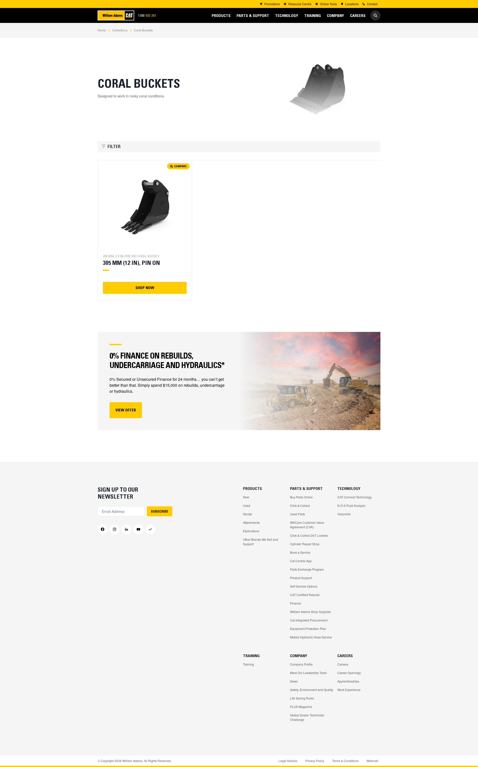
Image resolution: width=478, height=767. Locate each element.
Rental (247, 514)
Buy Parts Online (301, 497)
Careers (342, 664)
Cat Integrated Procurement (308, 620)
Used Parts (297, 514)
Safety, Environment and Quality (311, 690)
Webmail (372, 761)
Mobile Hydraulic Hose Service (311, 637)
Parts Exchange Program (307, 569)
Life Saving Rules (302, 698)
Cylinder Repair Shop (304, 544)
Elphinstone (251, 531)
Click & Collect (300, 505)
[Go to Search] (375, 15)
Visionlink (344, 514)
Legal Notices (288, 761)
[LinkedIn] (126, 529)
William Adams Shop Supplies (310, 612)
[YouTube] (138, 529)
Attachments (251, 522)
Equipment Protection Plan (308, 628)
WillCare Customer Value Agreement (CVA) (307, 524)
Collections (119, 30)
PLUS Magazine (301, 706)
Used (246, 505)
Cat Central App (301, 561)
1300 (148, 15)
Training (248, 664)
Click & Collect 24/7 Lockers (309, 535)
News (294, 681)
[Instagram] (115, 529)
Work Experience (348, 690)
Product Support (301, 578)
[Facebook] (103, 529)
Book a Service (300, 552)
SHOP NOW (144, 287)
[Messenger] (150, 529)
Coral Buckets (143, 30)
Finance (295, 603)
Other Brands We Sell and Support (260, 541)
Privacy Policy (314, 761)
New (246, 497)
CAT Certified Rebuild (304, 595)
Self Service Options (303, 586)
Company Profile (301, 664)
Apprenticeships (348, 681)
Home (102, 30)
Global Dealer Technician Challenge (307, 717)
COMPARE (180, 166)
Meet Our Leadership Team (308, 673)
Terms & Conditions (345, 761)
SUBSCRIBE (159, 511)
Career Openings (349, 673)
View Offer (126, 409)
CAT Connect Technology (354, 497)
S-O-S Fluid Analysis (351, 505)
